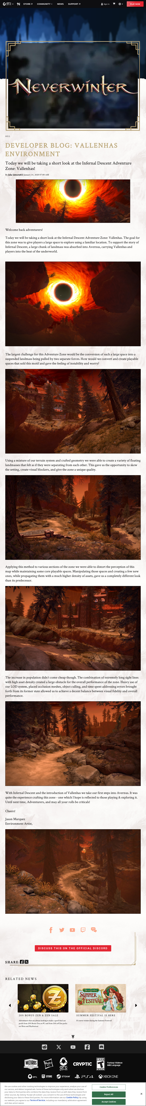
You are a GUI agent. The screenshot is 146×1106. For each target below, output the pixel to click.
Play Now (135, 4)
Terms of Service (37, 1100)
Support (73, 4)
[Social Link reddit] (44, 1047)
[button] (8, 4)
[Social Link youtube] (73, 1047)
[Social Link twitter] (58, 1047)
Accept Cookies (109, 1101)
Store (26, 4)
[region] (73, 1094)
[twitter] (26, 962)
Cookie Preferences (109, 1087)
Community (43, 4)
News (60, 4)
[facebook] (22, 962)
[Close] (141, 1094)
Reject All (108, 1094)
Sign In (107, 4)
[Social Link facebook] (87, 1047)
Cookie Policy (72, 1097)
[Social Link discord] (101, 1047)
